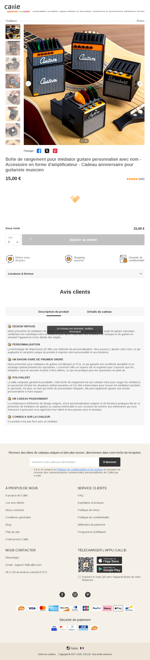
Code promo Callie (16, 539)
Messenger (12, 557)
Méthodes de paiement (91, 524)
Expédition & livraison (91, 502)
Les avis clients (14, 502)
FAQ (80, 495)
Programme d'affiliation (92, 531)
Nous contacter (14, 510)
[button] (140, 83)
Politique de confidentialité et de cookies (80, 469)
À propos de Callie (16, 495)
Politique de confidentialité (93, 517)
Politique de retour (89, 510)
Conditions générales (18, 517)
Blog (8, 524)
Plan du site (12, 531)
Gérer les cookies (46, 654)
